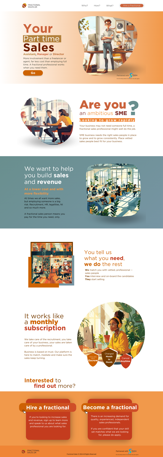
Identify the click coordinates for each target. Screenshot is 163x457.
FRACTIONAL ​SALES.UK (34, 6)
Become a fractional (110, 407)
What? (109, 5)
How (96, 5)
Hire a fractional (131, 5)
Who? (85, 5)
